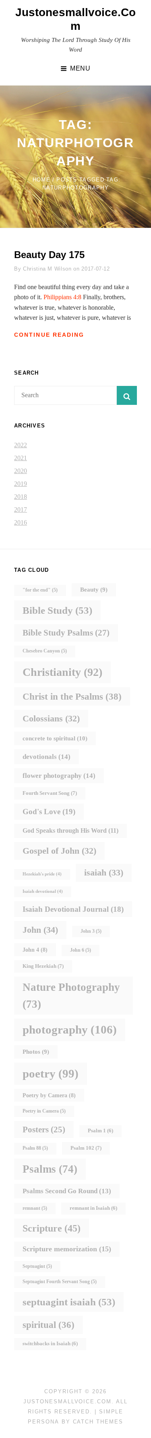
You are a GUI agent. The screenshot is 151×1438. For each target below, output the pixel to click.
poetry (51, 1073)
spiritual (48, 1325)
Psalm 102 (85, 1148)
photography (70, 1029)
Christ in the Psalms (72, 696)
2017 (20, 509)
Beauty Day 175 (49, 254)
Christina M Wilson (47, 269)
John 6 (80, 950)
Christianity (62, 672)
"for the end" (40, 590)
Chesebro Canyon (45, 651)
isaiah (103, 872)
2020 (20, 470)
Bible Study (57, 610)
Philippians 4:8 (62, 297)
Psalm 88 (35, 1148)
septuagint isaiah (69, 1301)
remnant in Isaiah (93, 1208)
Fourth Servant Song (50, 793)
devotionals (46, 756)
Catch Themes (98, 1422)
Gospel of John (59, 851)
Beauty (94, 589)
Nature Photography (71, 995)
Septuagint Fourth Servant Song (60, 1281)
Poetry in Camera (44, 1111)
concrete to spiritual (55, 738)
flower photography (59, 775)
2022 (20, 445)
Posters (44, 1129)
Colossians (51, 718)
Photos (36, 1051)
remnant (35, 1208)
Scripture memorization (67, 1249)
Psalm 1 (100, 1131)
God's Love (49, 811)
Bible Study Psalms (66, 633)
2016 (20, 522)
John (40, 930)
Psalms (50, 1169)
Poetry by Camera (49, 1095)
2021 (20, 457)
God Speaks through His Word (70, 830)
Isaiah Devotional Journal (73, 909)
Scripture (52, 1228)
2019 (20, 483)
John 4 (35, 949)
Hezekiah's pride (42, 874)
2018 (20, 496)
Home (41, 180)
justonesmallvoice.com (67, 1401)
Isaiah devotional (43, 891)
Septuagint (37, 1266)
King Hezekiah (43, 966)
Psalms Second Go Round (67, 1191)
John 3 (91, 931)
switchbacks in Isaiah (50, 1343)
